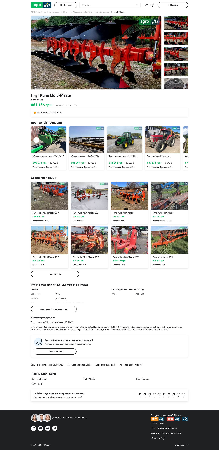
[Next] (183, 140)
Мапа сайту (158, 438)
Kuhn (57, 294)
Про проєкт (157, 423)
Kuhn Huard (37, 384)
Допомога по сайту (69, 417)
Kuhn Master (89, 379)
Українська (180, 445)
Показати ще (55, 274)
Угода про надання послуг (166, 433)
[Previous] (36, 140)
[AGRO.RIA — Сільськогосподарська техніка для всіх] (42, 5)
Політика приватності (164, 428)
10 (183, 397)
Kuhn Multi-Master (40, 379)
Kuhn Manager (142, 379)
